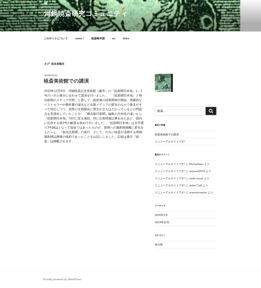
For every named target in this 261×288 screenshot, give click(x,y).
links (126, 38)
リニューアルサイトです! (170, 141)
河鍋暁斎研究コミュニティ (86, 13)
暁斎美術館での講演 (66, 81)
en (113, 38)
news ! (79, 38)
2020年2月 (161, 214)
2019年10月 (162, 222)
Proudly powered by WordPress (62, 279)
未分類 (159, 244)
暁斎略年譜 (98, 38)
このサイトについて (56, 38)
